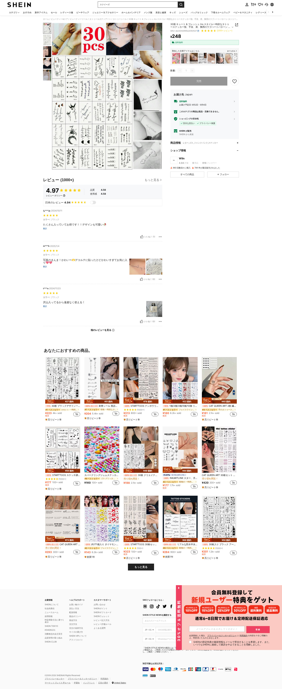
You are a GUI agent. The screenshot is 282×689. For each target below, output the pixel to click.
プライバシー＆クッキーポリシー (82, 679)
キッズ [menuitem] (172, 12)
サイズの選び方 (76, 632)
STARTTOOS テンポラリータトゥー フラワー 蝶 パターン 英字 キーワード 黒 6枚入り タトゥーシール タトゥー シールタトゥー (141, 406)
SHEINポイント (101, 608)
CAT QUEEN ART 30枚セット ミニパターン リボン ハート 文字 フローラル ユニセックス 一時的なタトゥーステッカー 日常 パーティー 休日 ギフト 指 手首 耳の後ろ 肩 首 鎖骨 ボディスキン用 (219, 475)
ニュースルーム (51, 612)
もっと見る (141, 567)
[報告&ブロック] (160, 237)
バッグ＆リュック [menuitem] (199, 12)
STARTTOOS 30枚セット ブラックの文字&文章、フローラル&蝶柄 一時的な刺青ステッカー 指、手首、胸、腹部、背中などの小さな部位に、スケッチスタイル (141, 544)
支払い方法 (74, 608)
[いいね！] (142, 237)
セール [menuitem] (54, 12)
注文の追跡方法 (76, 628)
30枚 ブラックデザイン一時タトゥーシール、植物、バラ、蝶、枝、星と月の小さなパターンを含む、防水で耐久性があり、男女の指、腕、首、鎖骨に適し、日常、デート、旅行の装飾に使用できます (63, 406)
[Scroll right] (272, 12)
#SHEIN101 (50, 630)
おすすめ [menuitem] (27, 12)
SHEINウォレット (102, 616)
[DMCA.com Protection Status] (153, 675)
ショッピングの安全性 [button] (189, 119)
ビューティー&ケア (59, 19)
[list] (169, 606)
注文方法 (73, 624)
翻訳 (45, 228)
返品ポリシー (75, 616)
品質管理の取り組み (53, 638)
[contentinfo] (192, 669)
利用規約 (104, 679)
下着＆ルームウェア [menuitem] (220, 12)
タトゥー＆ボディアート (100, 19)
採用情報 (49, 616)
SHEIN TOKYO (51, 626)
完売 (198, 81)
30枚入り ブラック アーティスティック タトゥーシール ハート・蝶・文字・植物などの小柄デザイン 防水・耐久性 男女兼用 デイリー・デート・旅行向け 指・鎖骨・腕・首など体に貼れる (220, 544)
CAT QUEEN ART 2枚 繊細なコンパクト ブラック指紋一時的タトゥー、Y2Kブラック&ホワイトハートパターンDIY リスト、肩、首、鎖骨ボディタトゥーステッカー (220, 406)
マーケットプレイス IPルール (57, 683)
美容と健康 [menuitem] (161, 12)
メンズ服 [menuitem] (148, 12)
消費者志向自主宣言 (53, 634)
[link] (253, 4)
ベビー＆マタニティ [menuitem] (242, 12)
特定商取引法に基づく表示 (54, 621)
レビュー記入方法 (101, 620)
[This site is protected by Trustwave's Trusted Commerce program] (145, 675)
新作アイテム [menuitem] (41, 12)
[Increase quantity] (192, 70)
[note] (62, 402)
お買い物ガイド (76, 604)
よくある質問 (99, 628)
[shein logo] (19, 4)
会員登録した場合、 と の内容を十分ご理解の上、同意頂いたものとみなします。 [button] (228, 636)
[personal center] (247, 5)
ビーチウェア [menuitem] (82, 12)
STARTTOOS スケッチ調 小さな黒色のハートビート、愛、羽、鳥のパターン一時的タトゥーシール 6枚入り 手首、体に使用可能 (63, 475)
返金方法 (73, 620)
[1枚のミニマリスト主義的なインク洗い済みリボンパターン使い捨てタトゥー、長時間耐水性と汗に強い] (185, 58)
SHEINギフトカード (102, 612)
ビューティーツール (78, 19)
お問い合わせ (99, 604)
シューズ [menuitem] (183, 12)
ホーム (46, 19)
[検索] (181, 4)
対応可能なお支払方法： (153, 664)
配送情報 (73, 612)
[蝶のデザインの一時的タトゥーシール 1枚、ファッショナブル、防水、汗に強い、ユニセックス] (211, 58)
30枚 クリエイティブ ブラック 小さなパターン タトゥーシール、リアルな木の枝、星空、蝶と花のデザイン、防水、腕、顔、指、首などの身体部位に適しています (141, 475)
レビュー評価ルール (102, 624)
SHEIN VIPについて (78, 636)
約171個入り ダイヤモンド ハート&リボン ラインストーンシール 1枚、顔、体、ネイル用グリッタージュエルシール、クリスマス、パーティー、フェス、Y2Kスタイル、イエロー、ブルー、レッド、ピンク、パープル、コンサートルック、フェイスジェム (102, 544)
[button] (266, 5)
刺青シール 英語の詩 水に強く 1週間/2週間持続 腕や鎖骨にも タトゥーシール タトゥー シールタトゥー (102, 406)
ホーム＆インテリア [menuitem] (131, 12)
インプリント (89, 683)
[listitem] (176, 58)
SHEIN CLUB (51, 642)
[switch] (93, 202)
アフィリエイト (76, 640)
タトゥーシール (120, 19)
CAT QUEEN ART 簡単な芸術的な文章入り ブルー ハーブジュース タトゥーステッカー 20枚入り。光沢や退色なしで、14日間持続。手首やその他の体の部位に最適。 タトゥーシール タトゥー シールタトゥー (63, 544)
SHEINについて (52, 604)
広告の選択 (103, 683)
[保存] (234, 81)
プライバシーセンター (54, 679)
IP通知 (77, 683)
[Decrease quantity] (180, 70)
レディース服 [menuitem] (66, 12)
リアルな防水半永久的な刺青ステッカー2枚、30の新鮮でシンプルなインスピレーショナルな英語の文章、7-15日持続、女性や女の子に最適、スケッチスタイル (180, 544)
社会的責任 (50, 608)
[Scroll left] (268, 12)
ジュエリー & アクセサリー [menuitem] (105, 12)
